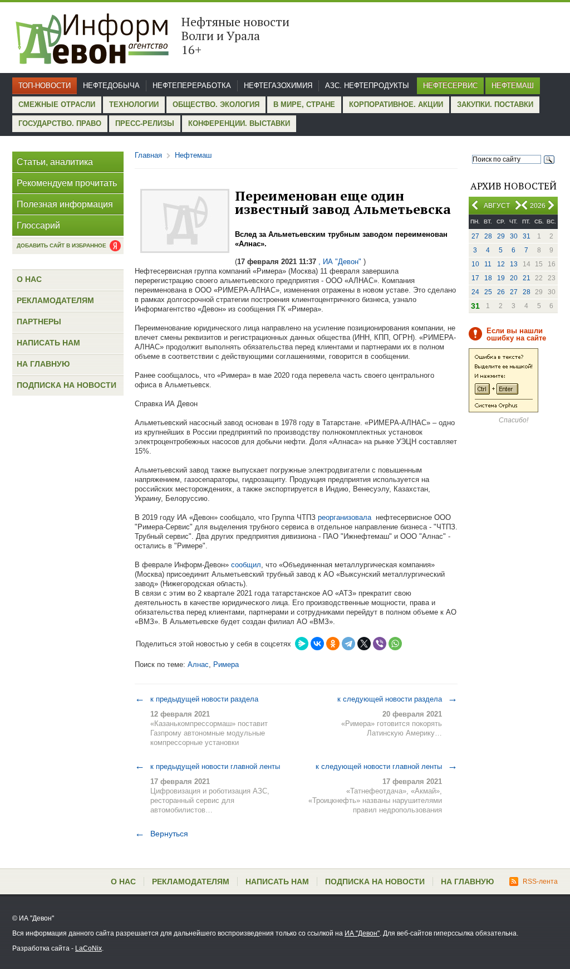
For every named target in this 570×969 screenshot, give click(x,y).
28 (488, 236)
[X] (364, 643)
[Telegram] (348, 643)
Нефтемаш (513, 85)
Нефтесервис (450, 85)
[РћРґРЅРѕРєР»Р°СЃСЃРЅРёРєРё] (333, 643)
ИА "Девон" (362, 933)
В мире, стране (304, 104)
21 (526, 278)
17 (475, 278)
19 (501, 278)
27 (475, 236)
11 (488, 264)
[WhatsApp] (395, 643)
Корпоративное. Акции (396, 104)
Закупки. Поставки (495, 104)
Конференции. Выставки (239, 123)
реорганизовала (345, 517)
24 (475, 292)
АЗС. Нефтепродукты (367, 85)
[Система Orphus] (503, 410)
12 (501, 264)
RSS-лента (540, 881)
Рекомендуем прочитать (67, 183)
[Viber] (379, 643)
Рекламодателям (55, 300)
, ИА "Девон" (339, 261)
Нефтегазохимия (278, 85)
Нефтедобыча (111, 85)
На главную (43, 363)
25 (488, 292)
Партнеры (39, 321)
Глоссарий (38, 225)
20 (514, 278)
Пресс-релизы (144, 123)
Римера (226, 664)
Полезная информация (65, 204)
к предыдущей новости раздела (196, 699)
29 (501, 236)
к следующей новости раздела (397, 699)
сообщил (246, 565)
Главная (148, 155)
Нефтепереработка (192, 85)
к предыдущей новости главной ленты (207, 766)
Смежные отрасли (56, 104)
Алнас (198, 664)
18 (488, 278)
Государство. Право (59, 123)
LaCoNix (88, 948)
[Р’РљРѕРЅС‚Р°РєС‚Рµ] (317, 643)
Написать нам (48, 342)
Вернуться (161, 834)
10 (475, 264)
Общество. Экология (216, 104)
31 (526, 236)
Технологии (134, 104)
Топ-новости (44, 85)
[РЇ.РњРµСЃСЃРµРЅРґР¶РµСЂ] (301, 643)
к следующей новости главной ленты (387, 766)
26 (501, 292)
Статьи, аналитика (55, 162)
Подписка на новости (66, 385)
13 (514, 264)
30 (514, 236)
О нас (29, 279)
